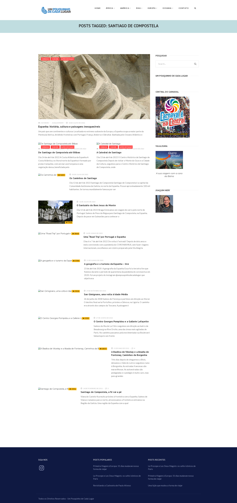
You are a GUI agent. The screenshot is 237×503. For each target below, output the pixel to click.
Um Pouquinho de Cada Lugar (172, 75)
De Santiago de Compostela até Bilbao (59, 152)
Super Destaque (67, 59)
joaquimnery (58, 123)
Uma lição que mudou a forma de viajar (165, 485)
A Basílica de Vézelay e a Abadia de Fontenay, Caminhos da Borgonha (130, 353)
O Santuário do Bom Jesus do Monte (96, 205)
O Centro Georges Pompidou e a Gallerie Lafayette (121, 321)
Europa (55, 59)
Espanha (45, 59)
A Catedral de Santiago (109, 152)
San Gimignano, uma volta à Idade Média (106, 294)
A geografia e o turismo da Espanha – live (106, 263)
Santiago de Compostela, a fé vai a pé (101, 392)
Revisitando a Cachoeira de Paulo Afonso (112, 485)
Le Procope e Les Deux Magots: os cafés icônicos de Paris (117, 477)
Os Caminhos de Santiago (83, 178)
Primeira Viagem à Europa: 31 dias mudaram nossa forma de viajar (116, 467)
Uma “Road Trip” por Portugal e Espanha (105, 236)
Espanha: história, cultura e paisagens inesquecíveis (69, 126)
